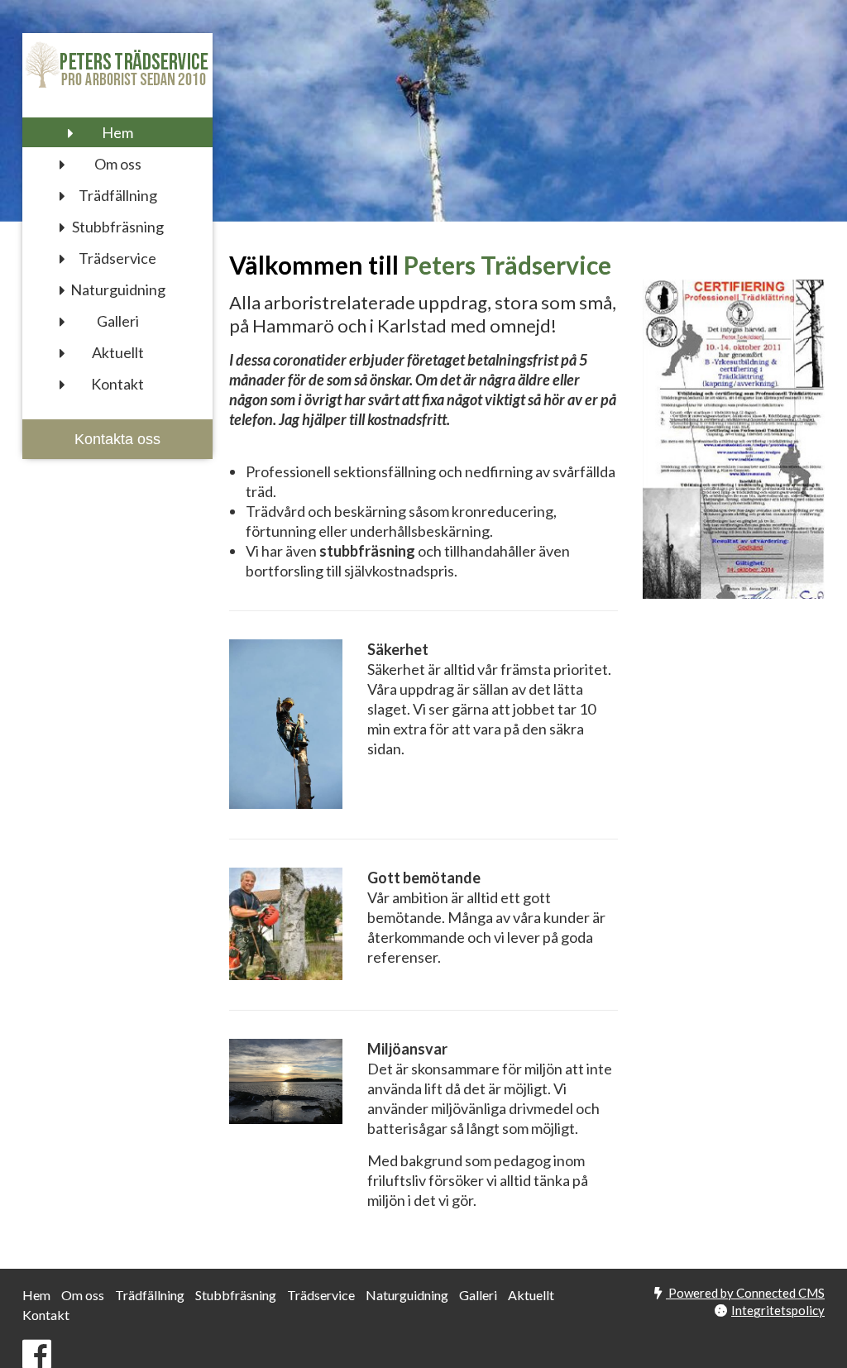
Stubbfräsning (118, 227)
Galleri (118, 321)
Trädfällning (118, 195)
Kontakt (117, 384)
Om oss (117, 164)
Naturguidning (117, 289)
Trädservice (117, 258)
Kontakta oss (117, 439)
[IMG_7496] (285, 1081)
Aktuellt (118, 352)
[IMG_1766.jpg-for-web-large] (285, 724)
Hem (117, 132)
